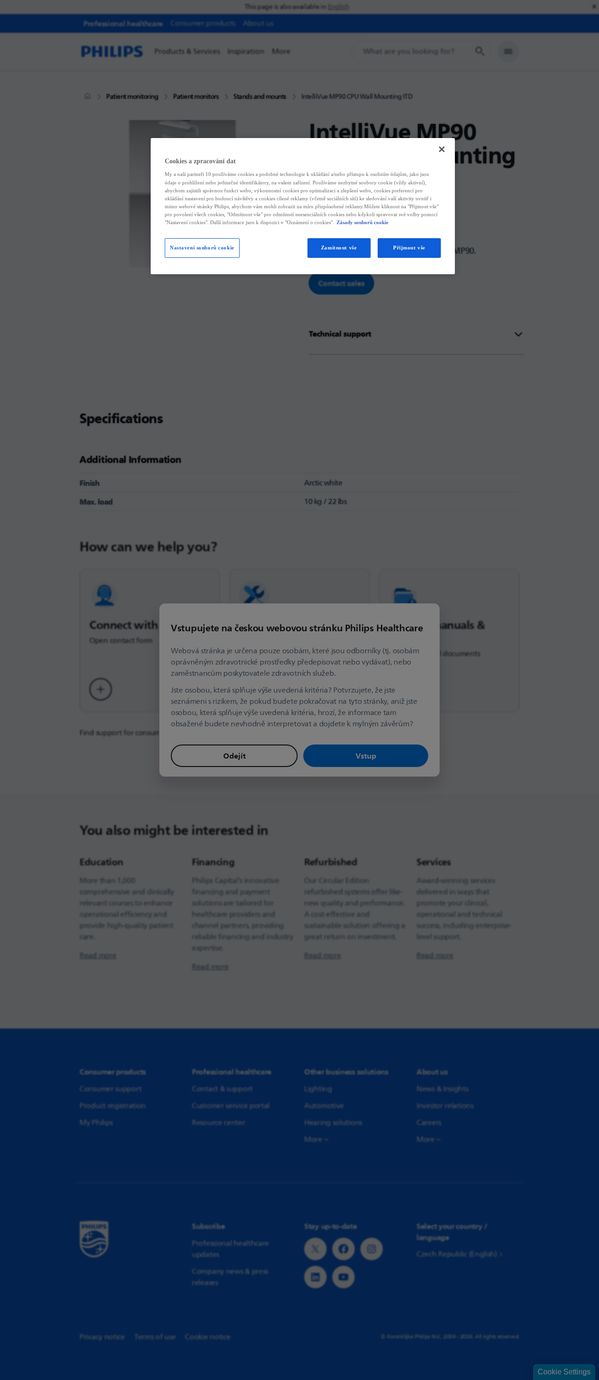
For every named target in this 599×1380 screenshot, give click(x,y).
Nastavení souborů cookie (202, 247)
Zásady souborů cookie (362, 222)
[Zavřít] (441, 149)
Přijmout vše (409, 247)
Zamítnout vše (339, 247)
